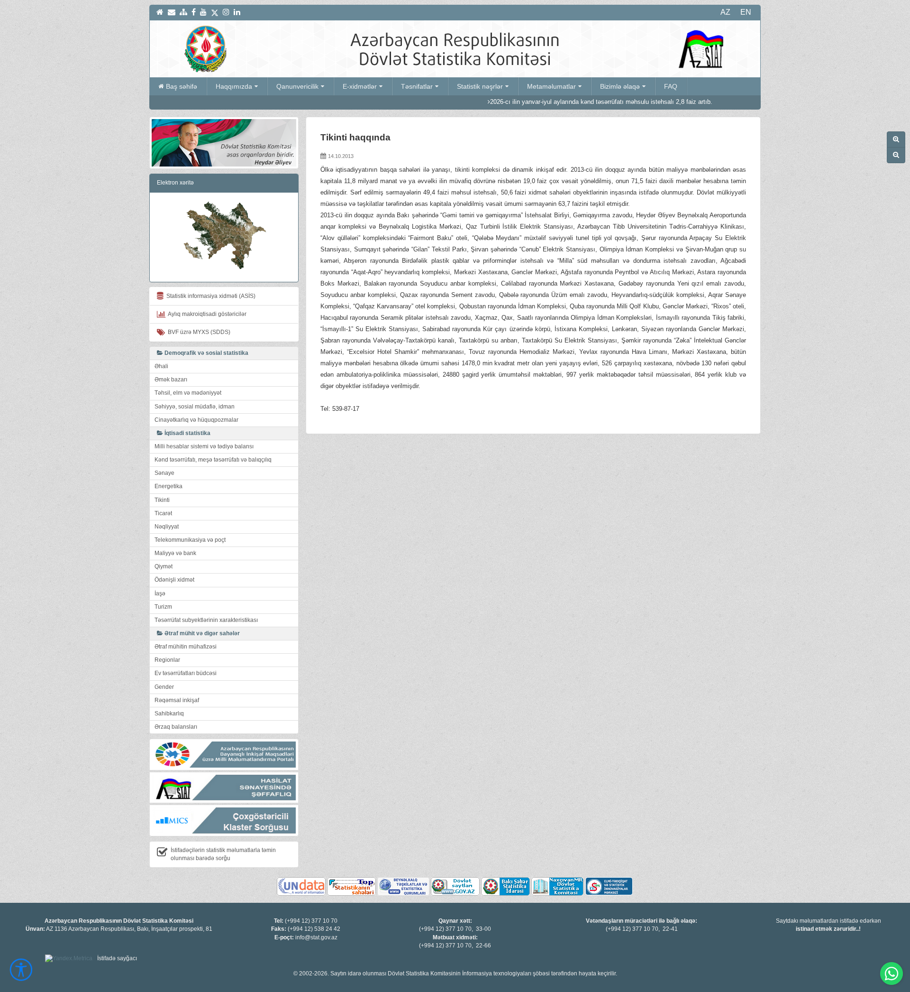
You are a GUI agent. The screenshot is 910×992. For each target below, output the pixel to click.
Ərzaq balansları (176, 726)
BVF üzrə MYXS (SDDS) (197, 332)
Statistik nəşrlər (480, 86)
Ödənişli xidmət (174, 579)
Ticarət (163, 513)
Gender (164, 687)
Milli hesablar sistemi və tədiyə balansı (204, 446)
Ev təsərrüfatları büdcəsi (186, 673)
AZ (725, 12)
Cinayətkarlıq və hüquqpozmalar (196, 420)
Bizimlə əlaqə (620, 86)
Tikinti (162, 500)
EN (745, 12)
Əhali (161, 366)
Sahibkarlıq (169, 713)
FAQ (670, 86)
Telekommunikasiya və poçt (190, 540)
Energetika (168, 486)
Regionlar (167, 660)
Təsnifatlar (417, 86)
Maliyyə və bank (175, 553)
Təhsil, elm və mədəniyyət (188, 392)
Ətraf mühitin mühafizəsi (186, 646)
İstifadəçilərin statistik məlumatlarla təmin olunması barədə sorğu (223, 854)
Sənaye (164, 473)
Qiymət (164, 566)
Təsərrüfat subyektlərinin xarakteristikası (206, 620)
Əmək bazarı (171, 379)
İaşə (160, 593)
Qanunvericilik (297, 86)
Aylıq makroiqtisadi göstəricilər (205, 314)
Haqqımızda (234, 86)
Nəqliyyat (167, 526)
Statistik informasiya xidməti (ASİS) (209, 296)
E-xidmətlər (360, 86)
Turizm (163, 606)
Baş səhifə (181, 86)
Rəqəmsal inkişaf (177, 700)
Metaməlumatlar (551, 86)
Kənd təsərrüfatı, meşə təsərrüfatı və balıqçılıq (213, 459)
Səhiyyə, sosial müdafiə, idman (195, 406)
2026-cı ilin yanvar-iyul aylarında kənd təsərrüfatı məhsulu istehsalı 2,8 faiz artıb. (562, 101)
